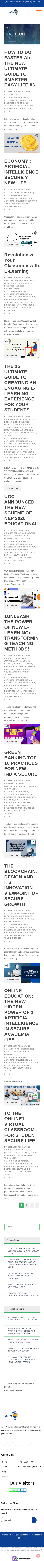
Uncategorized (11, 289)
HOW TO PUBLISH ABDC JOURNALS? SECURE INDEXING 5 (23, 1319)
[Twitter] (19, 5)
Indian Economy (17, 204)
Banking (8, 664)
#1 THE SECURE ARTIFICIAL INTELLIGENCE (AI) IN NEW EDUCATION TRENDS (21, 1331)
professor (9, 310)
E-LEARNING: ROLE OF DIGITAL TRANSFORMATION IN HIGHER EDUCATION (21, 1275)
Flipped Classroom (14, 283)
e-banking (9, 800)
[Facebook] (15, 5)
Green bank (26, 803)
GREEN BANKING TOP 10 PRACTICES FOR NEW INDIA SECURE (21, 763)
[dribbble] (22, 1443)
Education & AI (11, 103)
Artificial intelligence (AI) (18, 100)
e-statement (21, 800)
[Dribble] (26, 5)
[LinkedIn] (22, 5)
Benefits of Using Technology (19, 297)
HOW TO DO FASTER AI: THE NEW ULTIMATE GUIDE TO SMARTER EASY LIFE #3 (19, 68)
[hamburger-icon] (39, 12)
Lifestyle (9, 430)
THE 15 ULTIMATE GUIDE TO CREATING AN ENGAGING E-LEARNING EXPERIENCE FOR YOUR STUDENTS (20, 388)
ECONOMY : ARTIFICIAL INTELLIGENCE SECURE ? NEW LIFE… (21, 172)
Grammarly (10, 669)
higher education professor (19, 305)
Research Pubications (19, 91)
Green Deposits (12, 805)
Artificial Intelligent (15, 201)
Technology (12, 95)
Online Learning (14, 280)
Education (29, 280)
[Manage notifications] (38, 1556)
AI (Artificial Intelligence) (20, 193)
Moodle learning (24, 430)
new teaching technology (17, 109)
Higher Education (23, 427)
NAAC (6, 433)
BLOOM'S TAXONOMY (23, 664)
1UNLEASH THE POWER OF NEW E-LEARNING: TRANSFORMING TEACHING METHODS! (21, 632)
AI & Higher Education (17, 98)
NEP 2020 (20, 286)
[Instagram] (30, 5)
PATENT (25, 672)
